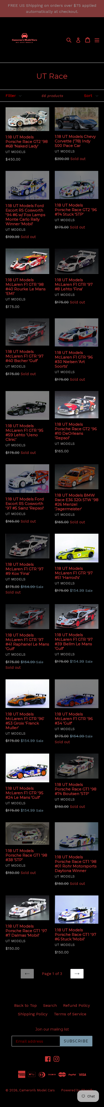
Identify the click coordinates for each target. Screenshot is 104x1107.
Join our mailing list (52, 1029)
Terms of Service (70, 1014)
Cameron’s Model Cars (37, 1090)
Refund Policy (76, 1005)
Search (50, 1005)
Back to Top (25, 1005)
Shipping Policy (32, 1014)
